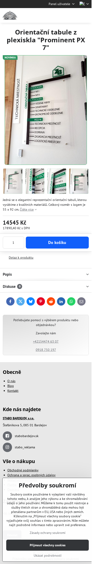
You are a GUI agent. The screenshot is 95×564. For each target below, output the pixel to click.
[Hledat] (63, 15)
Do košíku (57, 242)
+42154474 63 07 (46, 341)
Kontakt (12, 391)
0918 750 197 (46, 350)
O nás (11, 381)
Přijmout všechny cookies (47, 545)
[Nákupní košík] (74, 15)
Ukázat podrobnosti (48, 555)
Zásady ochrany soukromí (47, 533)
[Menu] (86, 15)
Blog (10, 386)
